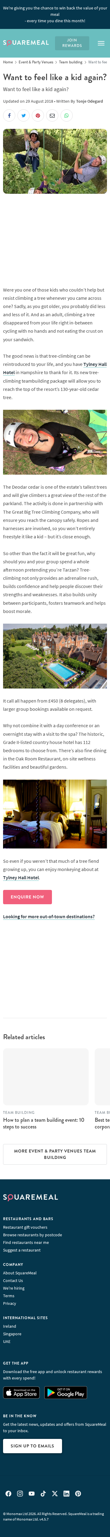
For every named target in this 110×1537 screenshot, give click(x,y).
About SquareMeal (20, 1273)
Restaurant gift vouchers (25, 1227)
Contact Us (13, 1280)
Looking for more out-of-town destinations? (49, 916)
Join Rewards (72, 43)
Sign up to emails (32, 1446)
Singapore (12, 1334)
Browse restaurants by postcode (32, 1235)
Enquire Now (27, 897)
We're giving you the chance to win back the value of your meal (55, 14)
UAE (6, 1341)
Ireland (9, 1326)
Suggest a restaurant (22, 1250)
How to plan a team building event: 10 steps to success (43, 1123)
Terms (8, 1295)
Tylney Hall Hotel (21, 877)
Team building (19, 1112)
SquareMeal (26, 43)
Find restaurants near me (26, 1242)
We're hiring (13, 1288)
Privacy (9, 1303)
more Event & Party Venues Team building (55, 1154)
